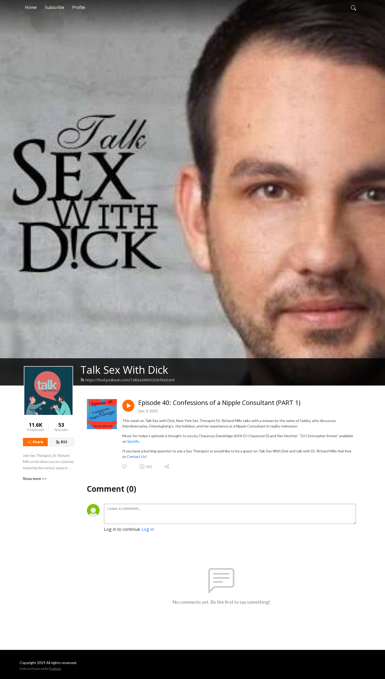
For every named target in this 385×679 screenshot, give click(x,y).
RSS (64, 441)
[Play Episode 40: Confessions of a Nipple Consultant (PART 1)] (128, 406)
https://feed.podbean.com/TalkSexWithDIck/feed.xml (129, 379)
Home (31, 7)
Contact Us (136, 456)
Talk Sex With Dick (124, 369)
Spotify (133, 441)
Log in (148, 529)
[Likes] (125, 466)
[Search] (353, 7)
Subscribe (54, 7)
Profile (78, 7)
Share (37, 441)
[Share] (167, 466)
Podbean (55, 669)
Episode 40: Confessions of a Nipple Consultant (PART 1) (219, 403)
